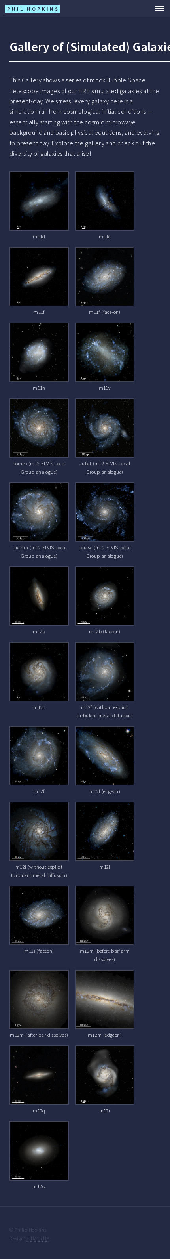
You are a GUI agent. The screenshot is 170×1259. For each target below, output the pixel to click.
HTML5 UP (37, 1238)
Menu (157, 8)
